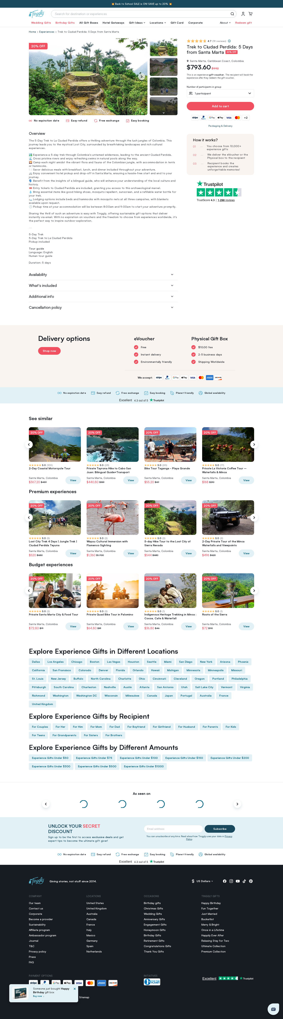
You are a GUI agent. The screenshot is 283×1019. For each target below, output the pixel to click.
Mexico (90, 935)
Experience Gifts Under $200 (230, 757)
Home (32, 31)
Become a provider (41, 919)
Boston (94, 661)
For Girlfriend (162, 726)
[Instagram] (231, 881)
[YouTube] (237, 881)
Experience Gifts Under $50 (50, 757)
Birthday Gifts (65, 22)
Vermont (226, 687)
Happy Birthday (211, 903)
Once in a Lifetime (212, 930)
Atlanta (144, 687)
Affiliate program (39, 930)
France (223, 695)
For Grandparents (64, 735)
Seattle (151, 661)
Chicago (76, 661)
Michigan (173, 670)
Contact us (36, 908)
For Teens (38, 735)
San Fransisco (62, 670)
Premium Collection (213, 951)
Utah (184, 687)
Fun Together (209, 908)
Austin (127, 687)
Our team (35, 903)
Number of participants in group (204, 87)
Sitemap (84, 997)
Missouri (236, 670)
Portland (218, 678)
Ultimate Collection (213, 946)
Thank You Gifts (154, 951)
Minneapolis (216, 670)
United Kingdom (42, 704)
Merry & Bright (210, 924)
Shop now (49, 350)
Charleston (88, 687)
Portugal (186, 695)
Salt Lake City (204, 687)
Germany (92, 940)
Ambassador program (42, 935)
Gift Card (177, 22)
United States (95, 903)
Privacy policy (37, 951)
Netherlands (94, 951)
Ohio (142, 678)
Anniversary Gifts (154, 919)
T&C (31, 946)
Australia (206, 695)
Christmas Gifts (153, 908)
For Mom (96, 726)
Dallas (36, 661)
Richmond (38, 695)
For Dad (115, 726)
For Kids (231, 726)
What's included (43, 285)
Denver (103, 670)
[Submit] (233, 13)
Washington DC (86, 695)
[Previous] (29, 444)
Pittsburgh (39, 687)
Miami (167, 661)
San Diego (185, 661)
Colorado (85, 670)
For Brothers (113, 735)
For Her (60, 726)
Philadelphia (240, 678)
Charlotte (124, 678)
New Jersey (58, 678)
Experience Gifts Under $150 (184, 757)
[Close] (75, 994)
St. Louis (37, 678)
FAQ (31, 962)
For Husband (186, 726)
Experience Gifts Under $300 (51, 766)
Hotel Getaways (113, 22)
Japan (169, 695)
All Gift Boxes (88, 22)
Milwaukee (132, 695)
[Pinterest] (251, 881)
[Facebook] (224, 881)
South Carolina (64, 687)
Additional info (41, 296)
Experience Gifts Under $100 (139, 757)
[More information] (229, 41)
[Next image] (164, 113)
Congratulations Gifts (157, 946)
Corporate (195, 22)
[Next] (141, 76)
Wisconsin (111, 695)
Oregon (200, 678)
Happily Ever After (212, 935)
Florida (120, 670)
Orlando (138, 670)
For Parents (210, 726)
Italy (89, 930)
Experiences (46, 31)
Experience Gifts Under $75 (94, 757)
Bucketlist (207, 919)
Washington (61, 695)
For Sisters (91, 735)
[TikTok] (244, 881)
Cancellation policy (45, 307)
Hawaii (155, 670)
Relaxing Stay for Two (215, 940)
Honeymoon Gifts (155, 930)
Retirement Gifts (154, 940)
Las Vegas (113, 661)
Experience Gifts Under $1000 (144, 766)
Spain (89, 946)
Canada (152, 695)
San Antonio (165, 687)
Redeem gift (243, 22)
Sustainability (37, 924)
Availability (38, 274)
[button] (137, 22)
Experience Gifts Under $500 (97, 766)
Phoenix (243, 661)
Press (32, 956)
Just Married (209, 913)
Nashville (110, 687)
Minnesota (193, 670)
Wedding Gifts (41, 22)
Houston (133, 661)
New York (206, 661)
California (38, 670)
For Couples (40, 726)
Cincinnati (159, 678)
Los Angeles (56, 661)
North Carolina (101, 678)
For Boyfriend (136, 726)
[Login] (243, 13)
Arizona (225, 661)
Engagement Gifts (155, 924)
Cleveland (180, 678)
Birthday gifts (152, 903)
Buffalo (78, 678)
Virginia (245, 687)
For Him (78, 726)
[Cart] (250, 13)
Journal (33, 940)
